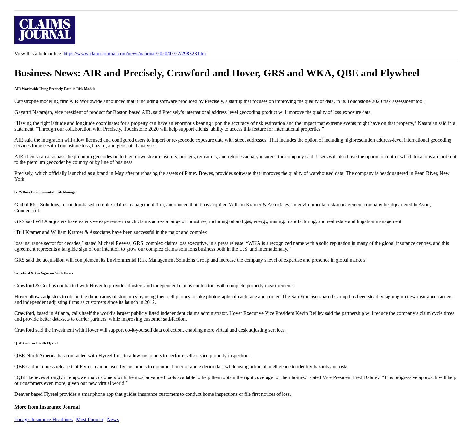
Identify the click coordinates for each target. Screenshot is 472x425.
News (113, 419)
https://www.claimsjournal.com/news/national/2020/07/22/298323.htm (135, 53)
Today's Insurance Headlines (43, 419)
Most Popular (89, 419)
